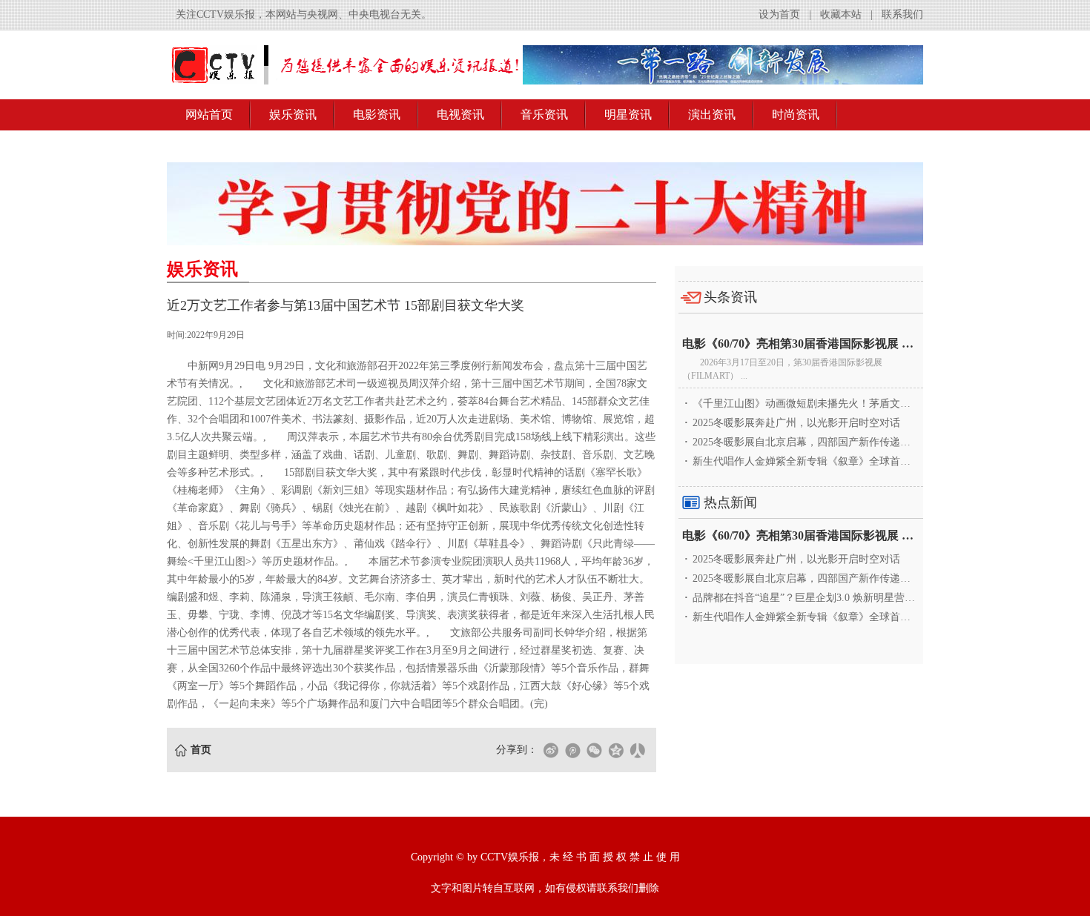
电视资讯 (460, 114)
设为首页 (779, 14)
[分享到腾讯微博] (572, 750)
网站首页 (209, 114)
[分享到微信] (594, 750)
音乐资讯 (544, 114)
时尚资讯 (795, 114)
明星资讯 (628, 114)
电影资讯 (376, 114)
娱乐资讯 (293, 114)
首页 (201, 749)
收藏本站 (841, 14)
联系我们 (902, 14)
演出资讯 (712, 114)
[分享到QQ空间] (615, 750)
